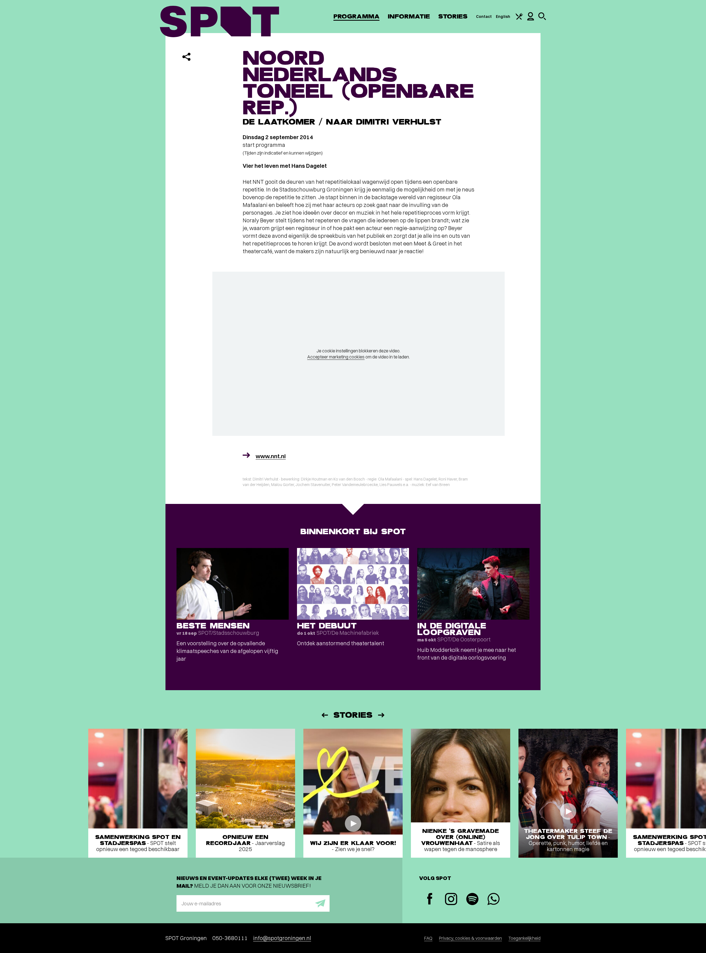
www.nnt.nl (271, 456)
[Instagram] (451, 899)
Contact (484, 16)
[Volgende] (381, 715)
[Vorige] (324, 715)
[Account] (530, 19)
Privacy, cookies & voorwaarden (470, 938)
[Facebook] (429, 899)
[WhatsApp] (493, 899)
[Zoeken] (542, 18)
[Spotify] (472, 899)
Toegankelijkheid (525, 938)
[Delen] (186, 57)
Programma (356, 16)
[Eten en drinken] (519, 18)
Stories (453, 16)
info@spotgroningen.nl (282, 938)
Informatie (409, 16)
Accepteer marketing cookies (336, 357)
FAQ (428, 938)
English (503, 16)
